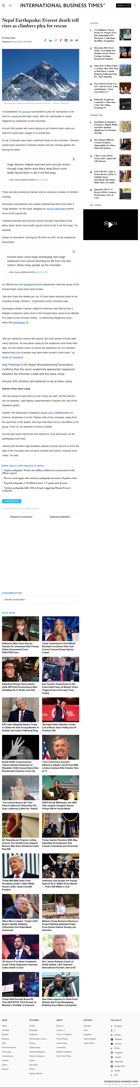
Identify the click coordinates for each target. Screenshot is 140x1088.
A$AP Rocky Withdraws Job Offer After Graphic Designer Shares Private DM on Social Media (59, 805)
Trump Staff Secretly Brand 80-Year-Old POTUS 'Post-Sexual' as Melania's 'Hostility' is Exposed (19, 1002)
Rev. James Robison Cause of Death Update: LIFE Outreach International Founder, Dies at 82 (59, 964)
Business (5, 1039)
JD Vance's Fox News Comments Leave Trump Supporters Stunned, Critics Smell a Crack (20, 964)
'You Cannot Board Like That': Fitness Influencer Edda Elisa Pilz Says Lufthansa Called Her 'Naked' (20, 805)
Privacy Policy (62, 1039)
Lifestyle (5, 1060)
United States (89, 1043)
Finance (32, 1043)
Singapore (87, 1034)
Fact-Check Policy (63, 1056)
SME (4, 1043)
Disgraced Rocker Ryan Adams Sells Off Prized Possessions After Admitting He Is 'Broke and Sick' (19, 687)
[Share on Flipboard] (61, 40)
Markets (5, 1034)
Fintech (32, 1069)
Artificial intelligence (37, 1052)
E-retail (32, 1026)
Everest (25, 111)
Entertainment (7, 1056)
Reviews (5, 1069)
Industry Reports (35, 1073)
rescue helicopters (56, 208)
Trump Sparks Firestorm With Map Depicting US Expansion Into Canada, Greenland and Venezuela (60, 843)
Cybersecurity (34, 1047)
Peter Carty (10, 38)
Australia (87, 1026)
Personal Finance (9, 1047)
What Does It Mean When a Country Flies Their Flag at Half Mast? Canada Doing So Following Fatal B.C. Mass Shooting (106, 71)
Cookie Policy (61, 1043)
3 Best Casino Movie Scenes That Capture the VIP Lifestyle (105, 158)
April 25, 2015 (42, 180)
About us (60, 1026)
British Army (47, 412)
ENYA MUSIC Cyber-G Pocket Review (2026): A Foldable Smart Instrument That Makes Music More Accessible (105, 177)
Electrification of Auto (37, 1039)
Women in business (37, 1056)
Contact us (60, 1030)
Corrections (60, 1047)
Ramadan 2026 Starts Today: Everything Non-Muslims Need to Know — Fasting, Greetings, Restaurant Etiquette (106, 53)
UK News (5, 1030)
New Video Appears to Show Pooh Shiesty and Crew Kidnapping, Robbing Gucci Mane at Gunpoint (60, 1002)
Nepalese (28, 284)
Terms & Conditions (64, 1034)
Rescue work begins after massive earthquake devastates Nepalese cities (40, 478)
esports (32, 1060)
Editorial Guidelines (60, 517)
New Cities (33, 1065)
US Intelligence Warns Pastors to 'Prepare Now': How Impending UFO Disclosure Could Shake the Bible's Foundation (105, 35)
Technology (6, 1052)
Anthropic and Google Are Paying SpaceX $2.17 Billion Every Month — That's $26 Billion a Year (59, 884)
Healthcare (33, 1034)
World (4, 1026)
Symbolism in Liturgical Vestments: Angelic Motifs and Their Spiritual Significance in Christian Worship (105, 127)
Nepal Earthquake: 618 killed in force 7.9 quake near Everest (35, 483)
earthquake (18, 322)
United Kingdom (90, 1039)
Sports (4, 1065)
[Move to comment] (76, 40)
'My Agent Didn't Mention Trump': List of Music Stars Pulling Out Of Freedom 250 (59, 727)
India (85, 1030)
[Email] (71, 40)
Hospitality (33, 1030)
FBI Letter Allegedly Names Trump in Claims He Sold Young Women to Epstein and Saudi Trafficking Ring (20, 727)
